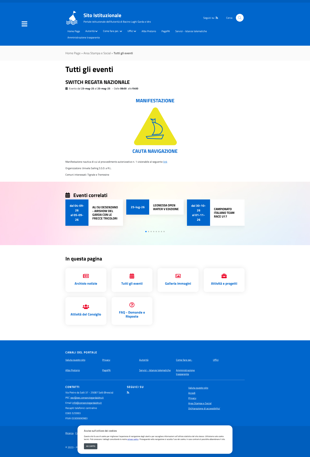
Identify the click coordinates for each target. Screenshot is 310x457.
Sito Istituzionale (102, 15)
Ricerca (69, 433)
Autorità (90, 31)
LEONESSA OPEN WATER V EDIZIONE (166, 207)
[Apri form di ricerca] (240, 18)
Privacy (106, 360)
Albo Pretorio (149, 31)
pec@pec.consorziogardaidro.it (87, 398)
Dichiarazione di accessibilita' (204, 408)
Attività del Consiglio (86, 314)
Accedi (191, 393)
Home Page (73, 31)
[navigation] (24, 24)
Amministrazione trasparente (83, 37)
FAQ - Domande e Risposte (132, 314)
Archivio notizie (86, 283)
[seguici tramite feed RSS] (217, 18)
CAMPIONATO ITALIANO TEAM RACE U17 (224, 213)
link (165, 162)
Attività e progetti (224, 283)
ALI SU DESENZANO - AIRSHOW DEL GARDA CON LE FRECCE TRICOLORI (105, 213)
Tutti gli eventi (132, 283)
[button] (146, 231)
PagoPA (165, 31)
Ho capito (90, 446)
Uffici (130, 31)
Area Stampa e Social (97, 53)
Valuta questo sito (75, 360)
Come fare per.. (111, 31)
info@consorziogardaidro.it (87, 403)
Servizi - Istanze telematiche (191, 31)
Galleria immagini (178, 283)
